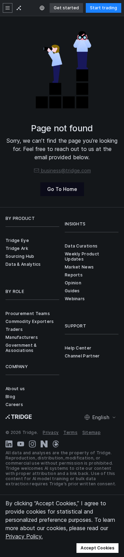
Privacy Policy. (24, 536)
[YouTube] (20, 443)
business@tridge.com (66, 170)
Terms (70, 432)
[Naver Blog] (44, 443)
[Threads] (55, 443)
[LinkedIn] (9, 443)
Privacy (51, 432)
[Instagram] (32, 443)
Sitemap (91, 432)
